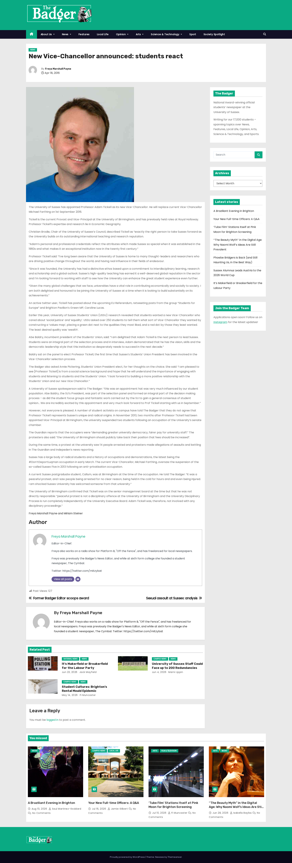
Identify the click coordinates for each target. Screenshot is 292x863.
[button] (264, 34)
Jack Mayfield (87, 672)
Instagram (220, 322)
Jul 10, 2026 (159, 813)
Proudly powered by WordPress (127, 857)
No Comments (41, 813)
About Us (47, 34)
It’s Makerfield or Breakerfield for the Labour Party (85, 666)
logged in (52, 720)
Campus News (160, 659)
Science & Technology (165, 34)
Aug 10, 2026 (40, 808)
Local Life (103, 34)
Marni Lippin (175, 672)
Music (35, 750)
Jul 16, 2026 (99, 808)
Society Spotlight (214, 34)
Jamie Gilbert (119, 808)
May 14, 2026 (70, 695)
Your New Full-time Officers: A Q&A (236, 219)
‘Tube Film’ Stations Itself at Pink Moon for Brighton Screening (173, 805)
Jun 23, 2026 (69, 672)
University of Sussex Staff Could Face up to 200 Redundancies (177, 666)
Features (84, 34)
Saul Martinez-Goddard (66, 808)
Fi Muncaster (87, 695)
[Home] (31, 34)
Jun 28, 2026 (221, 813)
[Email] (77, 579)
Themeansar (175, 857)
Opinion (121, 34)
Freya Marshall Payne (58, 68)
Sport (192, 34)
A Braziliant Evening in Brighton (233, 211)
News (65, 34)
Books (224, 750)
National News (71, 659)
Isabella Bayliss (242, 813)
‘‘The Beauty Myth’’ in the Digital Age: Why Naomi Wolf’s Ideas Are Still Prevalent (237, 244)
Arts (139, 34)
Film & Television (169, 750)
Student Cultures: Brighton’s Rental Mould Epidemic (84, 689)
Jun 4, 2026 (159, 672)
